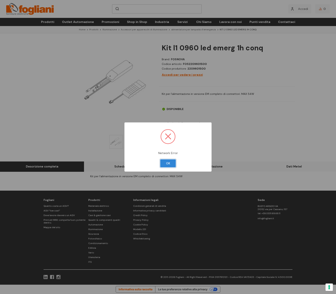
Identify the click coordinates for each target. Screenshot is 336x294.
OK (168, 163)
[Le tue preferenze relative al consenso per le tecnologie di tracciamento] (329, 287)
